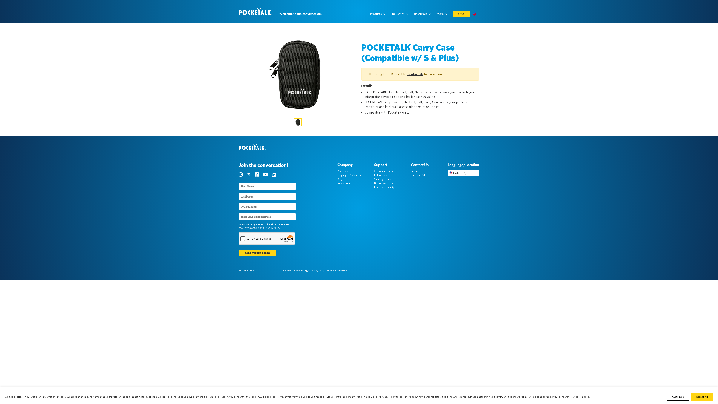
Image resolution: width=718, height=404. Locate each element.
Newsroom (343, 183)
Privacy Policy (272, 227)
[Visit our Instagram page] (241, 174)
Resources (420, 14)
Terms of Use (251, 227)
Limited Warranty (383, 183)
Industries (397, 14)
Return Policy (381, 175)
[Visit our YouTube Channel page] (266, 174)
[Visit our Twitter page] (249, 174)
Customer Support (384, 170)
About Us (342, 170)
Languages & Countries (350, 175)
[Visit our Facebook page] (257, 174)
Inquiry (414, 170)
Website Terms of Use (337, 270)
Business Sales (419, 175)
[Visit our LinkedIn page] (274, 174)
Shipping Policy (382, 179)
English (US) (459, 173)
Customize (678, 396)
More (440, 14)
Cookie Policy (285, 270)
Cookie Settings (301, 270)
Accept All (702, 396)
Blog (339, 179)
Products (376, 14)
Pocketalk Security (384, 187)
